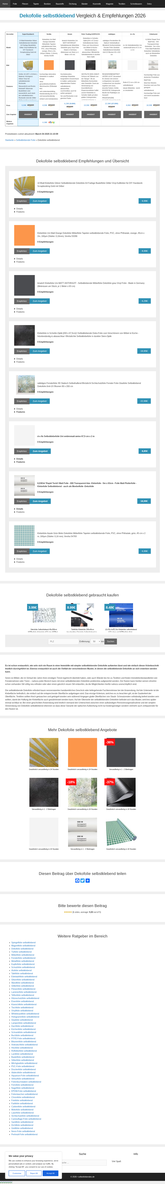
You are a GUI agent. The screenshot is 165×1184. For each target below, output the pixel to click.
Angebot (28, 114)
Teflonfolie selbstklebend (22, 995)
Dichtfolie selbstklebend (22, 1125)
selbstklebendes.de (86, 1177)
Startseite (9, 140)
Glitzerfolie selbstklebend (22, 980)
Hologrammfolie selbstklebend (25, 1017)
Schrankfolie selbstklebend (23, 1032)
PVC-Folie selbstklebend (22, 1066)
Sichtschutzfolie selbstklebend (25, 1116)
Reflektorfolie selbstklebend (24, 1051)
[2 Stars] (66, 912)
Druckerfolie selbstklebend (23, 1069)
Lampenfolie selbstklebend (23, 1023)
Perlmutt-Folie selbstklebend (24, 1134)
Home (5, 4)
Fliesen (25, 4)
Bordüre (47, 4)
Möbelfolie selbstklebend (22, 955)
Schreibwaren (136, 4)
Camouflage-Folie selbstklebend (26, 1119)
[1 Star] (65, 912)
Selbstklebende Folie (25, 140)
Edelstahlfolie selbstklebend (24, 976)
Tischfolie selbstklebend (22, 1007)
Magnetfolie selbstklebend (23, 946)
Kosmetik (97, 4)
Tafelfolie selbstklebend (22, 973)
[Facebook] (77, 881)
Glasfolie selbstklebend (22, 1020)
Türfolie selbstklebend (21, 952)
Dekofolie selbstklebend (22, 949)
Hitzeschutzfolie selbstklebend (25, 998)
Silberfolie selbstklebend (22, 1060)
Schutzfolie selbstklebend (23, 967)
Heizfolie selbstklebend (22, 1048)
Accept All (50, 1173)
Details (19, 209)
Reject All (34, 1173)
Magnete (109, 4)
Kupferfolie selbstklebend (23, 964)
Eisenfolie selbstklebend (22, 1001)
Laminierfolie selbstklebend (23, 992)
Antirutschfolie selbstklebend (24, 1045)
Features (20, 212)
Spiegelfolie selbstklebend (23, 942)
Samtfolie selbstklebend (22, 1122)
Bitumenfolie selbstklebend (23, 1041)
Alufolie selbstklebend (21, 970)
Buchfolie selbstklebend (22, 1035)
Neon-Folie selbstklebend (23, 1131)
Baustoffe (60, 4)
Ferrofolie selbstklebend (22, 1085)
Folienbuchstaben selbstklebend (26, 1082)
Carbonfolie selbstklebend (23, 1106)
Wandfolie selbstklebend (22, 983)
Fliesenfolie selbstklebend (23, 989)
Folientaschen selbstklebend (24, 1094)
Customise (17, 1173)
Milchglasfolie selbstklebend (24, 1063)
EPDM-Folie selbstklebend (23, 1091)
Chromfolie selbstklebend (23, 1097)
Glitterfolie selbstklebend (22, 986)
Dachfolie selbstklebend (22, 1026)
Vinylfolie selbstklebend (22, 1011)
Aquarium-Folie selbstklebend (25, 1076)
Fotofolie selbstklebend (22, 1100)
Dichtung (72, 4)
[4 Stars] (69, 912)
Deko (149, 4)
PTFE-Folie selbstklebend (23, 1038)
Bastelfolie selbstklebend (22, 1057)
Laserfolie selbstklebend (22, 1113)
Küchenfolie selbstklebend (23, 1029)
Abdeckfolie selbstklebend (23, 1072)
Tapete (36, 4)
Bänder (85, 4)
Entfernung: (84, 641)
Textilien (121, 4)
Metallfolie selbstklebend (22, 961)
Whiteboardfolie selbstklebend (25, 1014)
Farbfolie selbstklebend (22, 1103)
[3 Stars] (68, 912)
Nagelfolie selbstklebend (22, 1088)
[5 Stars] (71, 912)
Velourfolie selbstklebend (22, 1079)
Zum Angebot (40, 201)
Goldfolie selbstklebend (22, 1128)
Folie (15, 4)
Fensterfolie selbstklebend (23, 958)
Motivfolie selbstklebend (22, 1110)
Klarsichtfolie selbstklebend (23, 1004)
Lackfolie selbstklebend (22, 1054)
